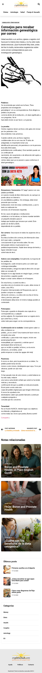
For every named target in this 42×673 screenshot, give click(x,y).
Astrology (6, 633)
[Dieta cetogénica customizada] (21, 185)
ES (4, 638)
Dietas (5, 12)
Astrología (14, 12)
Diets (5, 617)
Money (5, 612)
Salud (22, 12)
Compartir (4, 418)
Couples (6, 628)
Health (5, 623)
